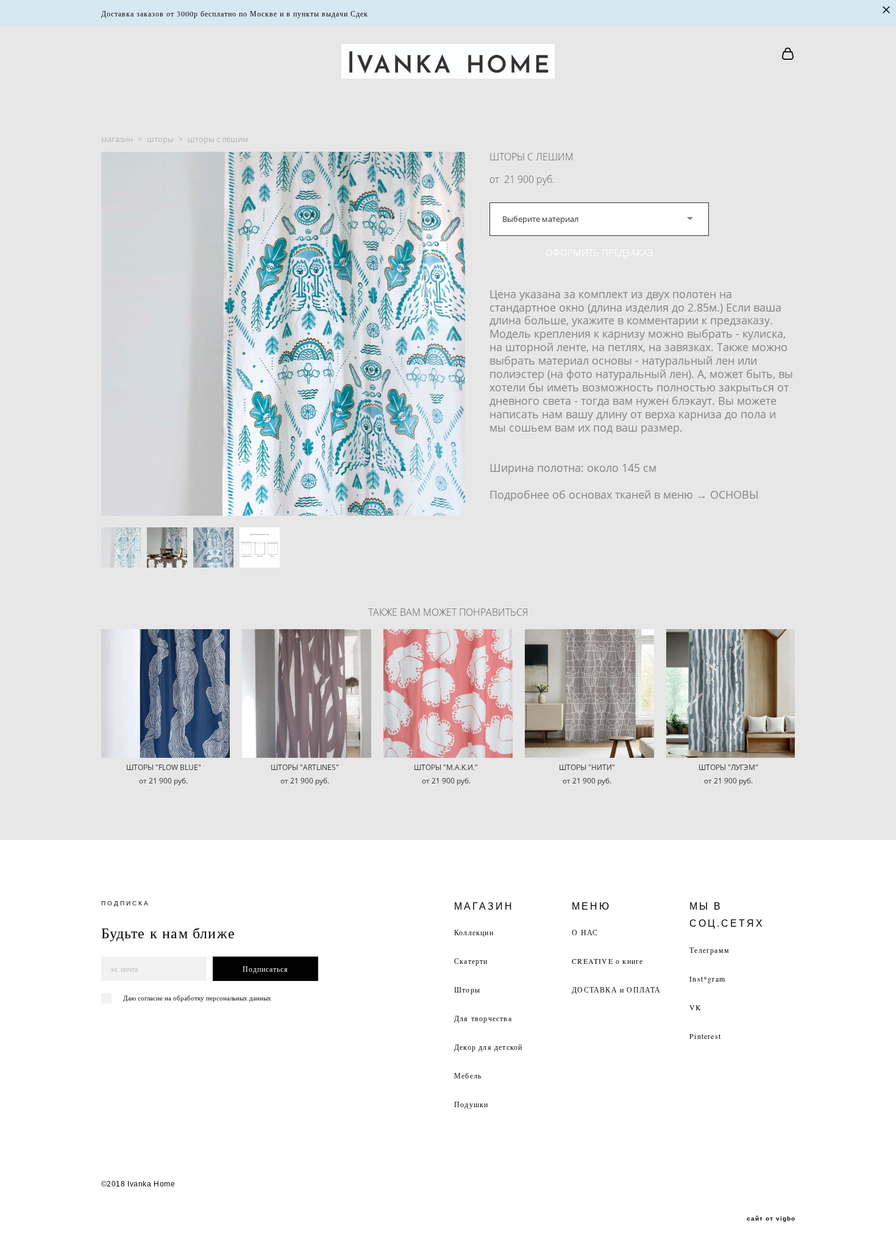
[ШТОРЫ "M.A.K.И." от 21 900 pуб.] (448, 693)
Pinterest (705, 1036)
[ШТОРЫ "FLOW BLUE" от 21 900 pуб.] (165, 693)
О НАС (585, 932)
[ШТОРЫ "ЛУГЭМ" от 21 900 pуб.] (730, 693)
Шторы (467, 989)
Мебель (468, 1075)
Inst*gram (707, 978)
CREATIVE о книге (607, 961)
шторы (160, 139)
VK (695, 1007)
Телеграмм (709, 950)
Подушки (471, 1104)
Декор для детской (488, 1047)
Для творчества (483, 1018)
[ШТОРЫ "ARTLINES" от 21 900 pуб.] (306, 693)
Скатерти (471, 961)
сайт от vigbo (771, 1219)
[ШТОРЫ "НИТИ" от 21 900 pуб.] (589, 693)
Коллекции (474, 932)
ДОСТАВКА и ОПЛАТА (616, 989)
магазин (117, 139)
